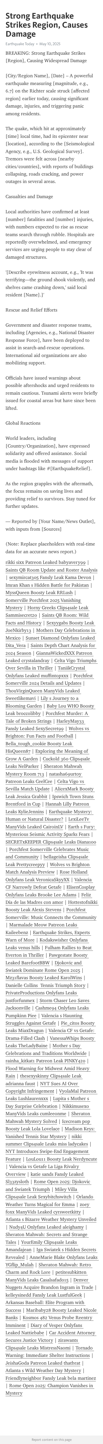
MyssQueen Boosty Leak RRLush (39, 592)
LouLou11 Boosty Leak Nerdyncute (61, 1159)
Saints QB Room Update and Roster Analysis (51, 570)
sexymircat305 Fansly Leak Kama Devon (50, 577)
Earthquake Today (20, 43)
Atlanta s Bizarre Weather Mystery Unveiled (51, 1219)
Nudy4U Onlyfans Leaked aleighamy (46, 1227)
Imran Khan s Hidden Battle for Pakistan (47, 585)
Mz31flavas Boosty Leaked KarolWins (44, 978)
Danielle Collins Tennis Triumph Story (45, 985)
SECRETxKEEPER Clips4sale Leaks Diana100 (51, 842)
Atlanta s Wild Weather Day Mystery (43, 1370)
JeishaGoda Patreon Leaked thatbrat (43, 1363)
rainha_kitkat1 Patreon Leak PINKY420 (45, 1061)
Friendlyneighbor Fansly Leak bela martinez (51, 1378)
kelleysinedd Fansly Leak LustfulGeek (44, 1295)
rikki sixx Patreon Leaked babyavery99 (46, 562)
